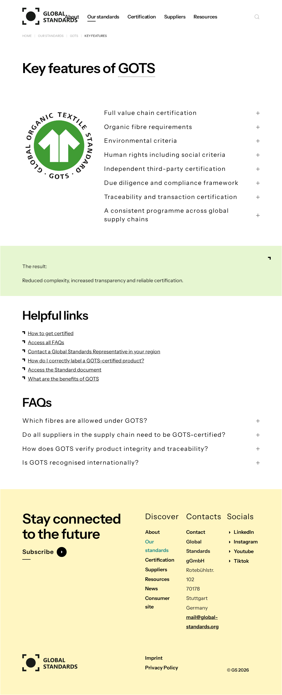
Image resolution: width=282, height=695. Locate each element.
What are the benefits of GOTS (63, 379)
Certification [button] (142, 17)
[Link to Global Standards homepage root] (49, 663)
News (151, 589)
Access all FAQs (46, 343)
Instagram (246, 542)
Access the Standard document (64, 370)
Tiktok (241, 561)
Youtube (244, 551)
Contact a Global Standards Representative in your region (94, 352)
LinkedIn (244, 532)
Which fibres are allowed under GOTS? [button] (84, 420)
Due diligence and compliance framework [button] (171, 183)
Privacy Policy (161, 668)
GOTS (136, 68)
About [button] (72, 17)
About (152, 532)
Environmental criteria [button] (140, 140)
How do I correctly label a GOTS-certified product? (86, 361)
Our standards (157, 546)
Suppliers (156, 570)
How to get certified (51, 333)
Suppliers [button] (174, 17)
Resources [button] (205, 17)
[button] (257, 16)
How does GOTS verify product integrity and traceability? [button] (115, 448)
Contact (195, 532)
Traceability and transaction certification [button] (170, 197)
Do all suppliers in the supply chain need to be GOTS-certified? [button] (124, 434)
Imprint (153, 658)
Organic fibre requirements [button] (148, 127)
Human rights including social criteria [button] (165, 154)
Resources (157, 579)
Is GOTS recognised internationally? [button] (80, 462)
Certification (159, 560)
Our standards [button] (103, 17)
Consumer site (157, 602)
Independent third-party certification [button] (165, 169)
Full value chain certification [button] (150, 113)
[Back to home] (49, 16)
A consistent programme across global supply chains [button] (166, 215)
